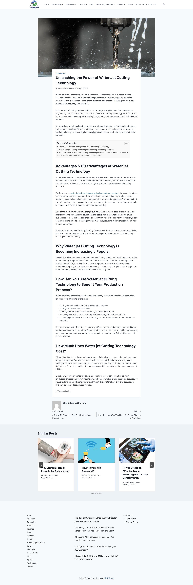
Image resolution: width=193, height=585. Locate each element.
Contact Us (151, 4)
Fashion (30, 525)
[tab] (92, 493)
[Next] (152, 465)
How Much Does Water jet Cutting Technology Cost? (80, 155)
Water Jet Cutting (63, 391)
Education (31, 522)
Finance (30, 529)
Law (92, 4)
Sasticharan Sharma (65, 88)
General (30, 536)
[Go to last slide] (41, 465)
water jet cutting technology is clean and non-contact (95, 193)
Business (31, 519)
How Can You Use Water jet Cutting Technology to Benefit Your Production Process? (93, 152)
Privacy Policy (132, 522)
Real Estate (32, 553)
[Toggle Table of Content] (125, 143)
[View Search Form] (164, 4)
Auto (29, 515)
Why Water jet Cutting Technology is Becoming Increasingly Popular (86, 150)
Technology (61, 73)
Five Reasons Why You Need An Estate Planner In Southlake (119, 414)
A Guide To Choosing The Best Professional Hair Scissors (71, 414)
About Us (139, 4)
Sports (30, 559)
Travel (130, 4)
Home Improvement (36, 542)
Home (46, 4)
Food (29, 532)
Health (30, 539)
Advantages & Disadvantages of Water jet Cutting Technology (83, 147)
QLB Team (109, 578)
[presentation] (56, 450)
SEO (29, 556)
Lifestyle (31, 549)
